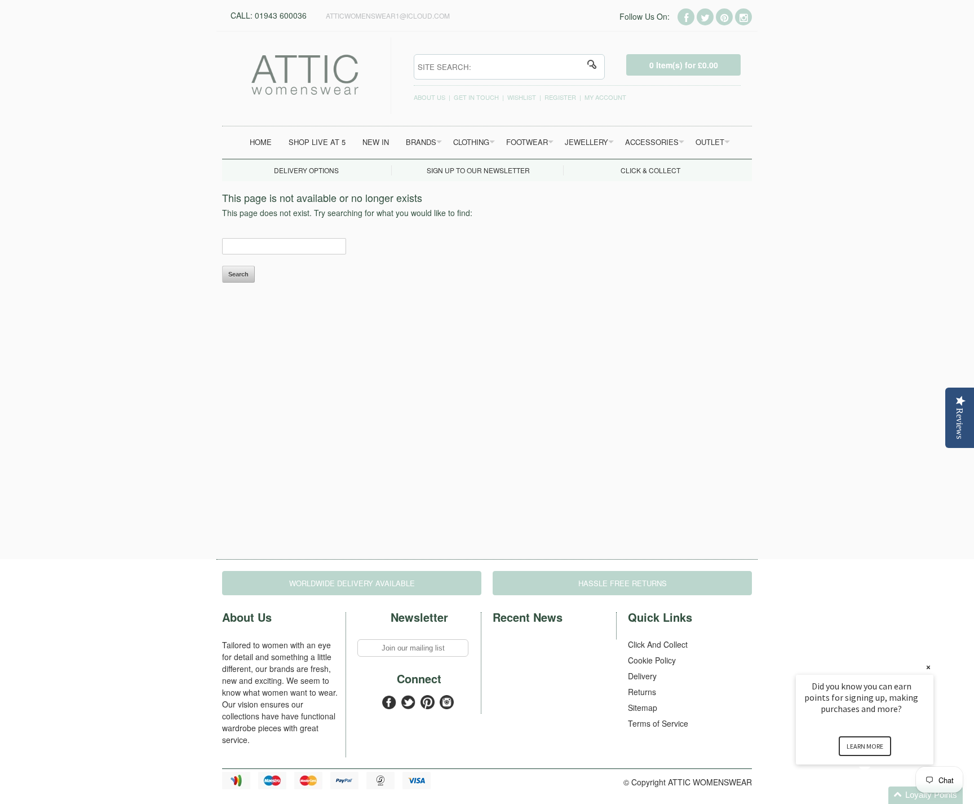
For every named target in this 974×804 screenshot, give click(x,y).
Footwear (527, 142)
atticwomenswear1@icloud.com (388, 15)
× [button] (928, 667)
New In (375, 142)
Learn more (865, 746)
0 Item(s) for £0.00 (683, 65)
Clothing (471, 142)
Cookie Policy (652, 660)
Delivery (642, 676)
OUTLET (710, 142)
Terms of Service (658, 723)
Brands (421, 142)
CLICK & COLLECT (650, 170)
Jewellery (586, 142)
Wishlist (521, 97)
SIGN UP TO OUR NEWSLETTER (478, 170)
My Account (605, 97)
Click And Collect (658, 644)
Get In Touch (476, 97)
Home (261, 142)
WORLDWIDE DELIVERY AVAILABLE (352, 583)
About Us (429, 97)
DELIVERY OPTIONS (306, 170)
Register (560, 97)
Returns (642, 691)
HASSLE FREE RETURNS (622, 583)
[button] (878, 795)
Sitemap (642, 707)
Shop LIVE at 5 (317, 142)
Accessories (652, 142)
